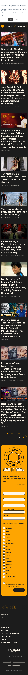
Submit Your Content (9, 642)
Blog (7, 573)
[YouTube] (18, 656)
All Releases (9, 528)
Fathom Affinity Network (10, 633)
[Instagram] (12, 656)
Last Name (6, 497)
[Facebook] (6, 656)
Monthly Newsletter (11, 576)
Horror (7, 558)
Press (3, 621)
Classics (8, 537)
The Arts (8, 534)
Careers (4, 639)
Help (2, 618)
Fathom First (9, 552)
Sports (7, 570)
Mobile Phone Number (9, 509)
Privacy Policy (16, 665)
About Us (4, 615)
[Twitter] (9, 656)
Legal (9, 665)
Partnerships (6, 636)
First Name (6, 490)
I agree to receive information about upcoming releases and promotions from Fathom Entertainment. (15, 584)
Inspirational (9, 561)
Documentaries (10, 543)
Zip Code (6, 515)
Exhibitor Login (7, 662)
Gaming (8, 555)
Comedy (8, 540)
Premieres (8, 567)
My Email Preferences (19, 662)
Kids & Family (9, 564)
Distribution (5, 630)
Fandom (8, 549)
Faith (7, 546)
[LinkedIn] (21, 656)
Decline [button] (17, 19)
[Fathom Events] (14, 650)
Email (4, 503)
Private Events (6, 624)
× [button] (25, 3)
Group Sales (5, 627)
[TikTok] (15, 656)
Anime (7, 531)
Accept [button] (11, 19)
